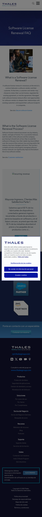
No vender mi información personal (21, 269)
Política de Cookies (23, 257)
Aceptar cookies (21, 275)
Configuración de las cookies (21, 263)
